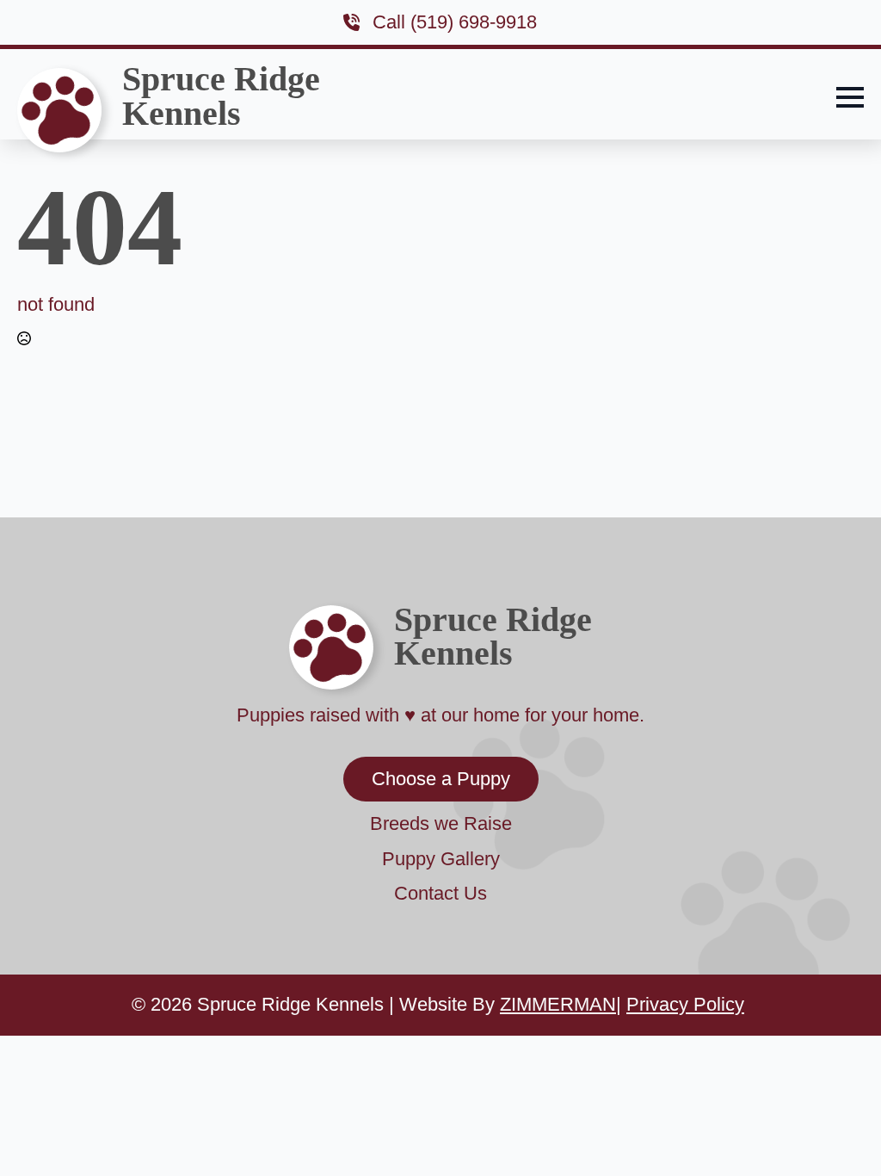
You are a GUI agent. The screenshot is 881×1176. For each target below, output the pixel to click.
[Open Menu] (850, 97)
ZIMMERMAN (558, 1004)
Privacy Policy (685, 1004)
